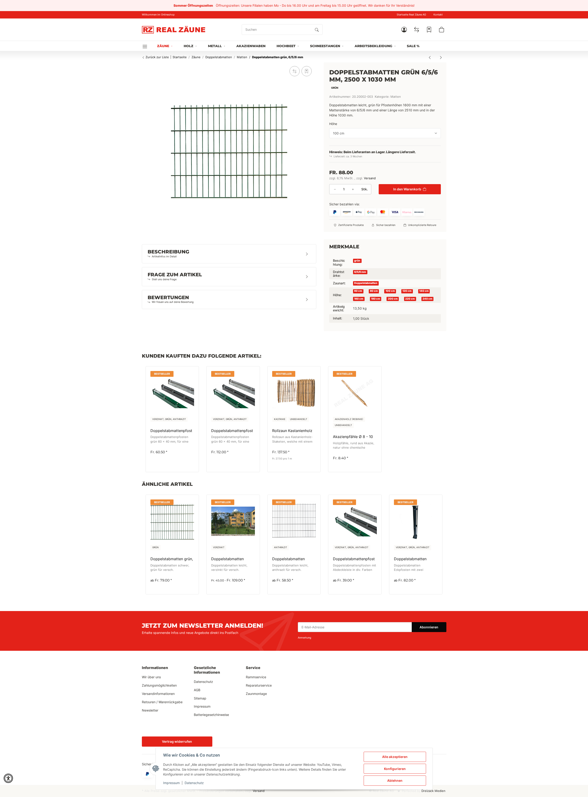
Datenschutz (194, 783)
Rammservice (256, 677)
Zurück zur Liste (157, 57)
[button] (404, 29)
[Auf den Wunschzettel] (307, 71)
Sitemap (200, 698)
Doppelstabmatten (365, 283)
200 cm (393, 298)
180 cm (375, 298)
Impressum (171, 783)
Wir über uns (151, 677)
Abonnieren (429, 627)
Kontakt (438, 14)
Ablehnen (394, 780)
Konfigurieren (395, 769)
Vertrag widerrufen (177, 741)
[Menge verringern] (334, 189)
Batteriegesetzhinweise (211, 715)
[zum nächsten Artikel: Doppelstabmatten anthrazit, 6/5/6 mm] (440, 57)
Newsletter (150, 710)
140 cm (424, 290)
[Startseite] (173, 29)
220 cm (410, 298)
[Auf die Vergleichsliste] (294, 71)
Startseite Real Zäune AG (411, 14)
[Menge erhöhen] (352, 189)
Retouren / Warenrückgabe (162, 702)
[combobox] (385, 133)
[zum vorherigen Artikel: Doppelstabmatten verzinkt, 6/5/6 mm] (429, 57)
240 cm (427, 298)
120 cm (406, 290)
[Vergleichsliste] (416, 29)
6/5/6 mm (360, 271)
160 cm (358, 298)
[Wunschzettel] (429, 29)
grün (357, 260)
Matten (395, 96)
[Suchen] (316, 29)
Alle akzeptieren (395, 757)
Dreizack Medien (433, 791)
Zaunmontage (256, 694)
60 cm (358, 290)
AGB (197, 690)
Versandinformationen (158, 694)
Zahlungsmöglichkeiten (159, 685)
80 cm (374, 290)
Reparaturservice (259, 685)
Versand (370, 178)
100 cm (390, 290)
